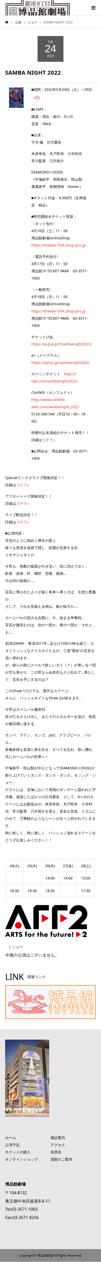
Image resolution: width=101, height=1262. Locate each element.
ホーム (10, 1137)
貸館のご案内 (61, 1159)
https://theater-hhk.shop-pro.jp (58, 245)
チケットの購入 (18, 1152)
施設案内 (58, 1137)
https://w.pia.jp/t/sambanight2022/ (61, 344)
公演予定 (12, 1144)
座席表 (56, 1152)
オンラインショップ (21, 1159)
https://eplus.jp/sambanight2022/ (60, 362)
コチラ (47, 439)
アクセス (58, 1144)
